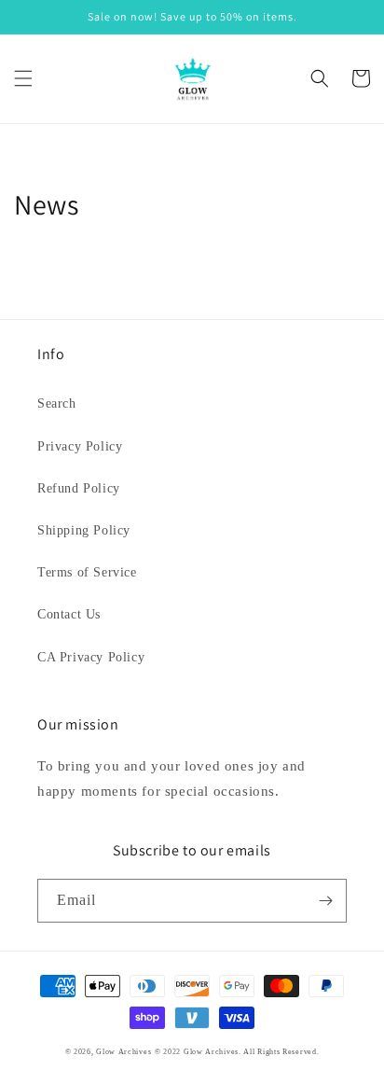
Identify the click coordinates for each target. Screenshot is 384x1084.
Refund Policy (78, 488)
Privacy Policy (79, 446)
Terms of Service (87, 572)
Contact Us (69, 614)
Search (56, 403)
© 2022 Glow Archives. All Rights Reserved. (237, 1052)
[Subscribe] (325, 901)
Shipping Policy (83, 530)
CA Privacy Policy (90, 657)
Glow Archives (123, 1052)
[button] (23, 78)
